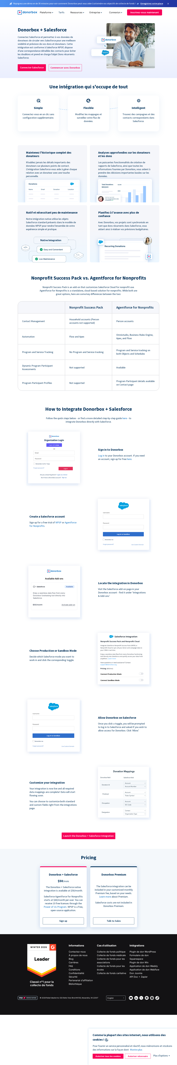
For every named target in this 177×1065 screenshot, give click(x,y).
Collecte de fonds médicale (111, 955)
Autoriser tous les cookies (108, 1056)
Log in (101, 455)
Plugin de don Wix (139, 962)
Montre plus (136, 1049)
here (124, 418)
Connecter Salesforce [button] (32, 67)
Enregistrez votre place (151, 3)
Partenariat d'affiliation (81, 980)
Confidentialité (76, 973)
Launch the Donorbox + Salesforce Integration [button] (88, 835)
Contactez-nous (77, 951)
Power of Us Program (55, 906)
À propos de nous (78, 955)
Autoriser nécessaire (138, 1056)
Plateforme (45, 12)
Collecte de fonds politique (111, 951)
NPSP (58, 522)
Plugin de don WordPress (143, 951)
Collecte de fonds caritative (111, 973)
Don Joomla (136, 973)
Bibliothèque (75, 984)
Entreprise (94, 12)
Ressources (76, 12)
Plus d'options (160, 1055)
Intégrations (137, 945)
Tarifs (61, 12)
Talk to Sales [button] (114, 920)
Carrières (73, 962)
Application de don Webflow (144, 969)
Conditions (74, 969)
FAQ (71, 966)
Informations (76, 945)
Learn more (105, 896)
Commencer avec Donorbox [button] (65, 67)
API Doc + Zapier (139, 976)
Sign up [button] (63, 920)
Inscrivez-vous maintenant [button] (144, 12)
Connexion (114, 12)
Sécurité (73, 976)
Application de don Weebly (144, 966)
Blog (71, 958)
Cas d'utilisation (106, 945)
